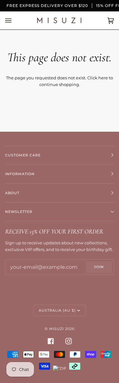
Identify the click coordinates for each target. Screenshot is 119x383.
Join (99, 267)
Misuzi (56, 329)
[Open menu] (14, 20)
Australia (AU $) (57, 310)
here (103, 77)
